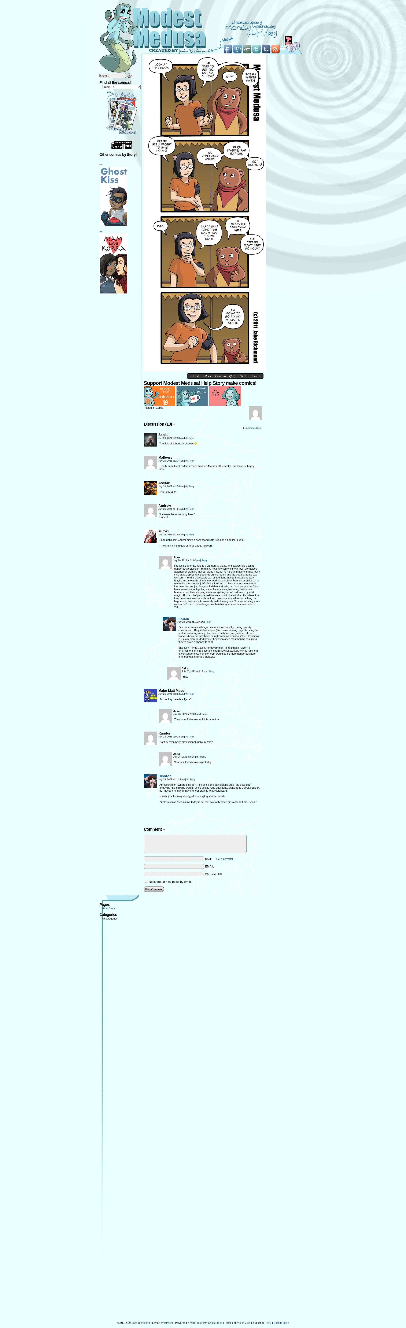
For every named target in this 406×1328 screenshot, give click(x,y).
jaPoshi (168, 1322)
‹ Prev (207, 376)
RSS (268, 1322)
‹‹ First (194, 376)
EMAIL (209, 866)
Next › (244, 376)
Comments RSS (252, 428)
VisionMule (243, 1322)
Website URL (214, 874)
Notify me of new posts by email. (170, 881)
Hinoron (183, 619)
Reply (192, 438)
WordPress (195, 1322)
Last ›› (256, 376)
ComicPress (215, 1322)
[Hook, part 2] (205, 370)
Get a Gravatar (224, 859)
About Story (108, 908)
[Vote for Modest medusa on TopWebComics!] (121, 148)
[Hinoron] (169, 629)
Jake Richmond (141, 1322)
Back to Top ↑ (281, 1322)
